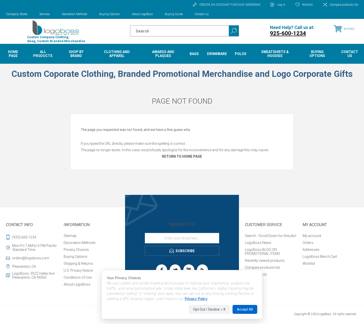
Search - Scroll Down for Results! (270, 236)
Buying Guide (174, 14)
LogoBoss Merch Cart (320, 257)
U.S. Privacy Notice (78, 270)
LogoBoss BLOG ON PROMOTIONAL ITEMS (262, 252)
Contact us (202, 14)
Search (234, 31)
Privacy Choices (76, 250)
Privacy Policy (196, 298)
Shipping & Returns (78, 263)
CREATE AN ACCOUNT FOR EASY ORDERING (229, 4)
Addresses (311, 250)
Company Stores (16, 14)
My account (312, 236)
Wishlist (309, 263)
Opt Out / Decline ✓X (209, 309)
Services (44, 14)
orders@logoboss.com (30, 258)
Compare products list (344, 4)
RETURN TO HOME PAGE (182, 156)
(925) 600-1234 (24, 237)
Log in (281, 4)
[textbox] (175, 31)
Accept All (245, 309)
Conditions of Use (78, 277)
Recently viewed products (265, 261)
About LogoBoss (142, 14)
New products (256, 274)
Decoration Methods (74, 14)
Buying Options (109, 14)
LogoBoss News (258, 243)
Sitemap (70, 236)
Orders (308, 243)
